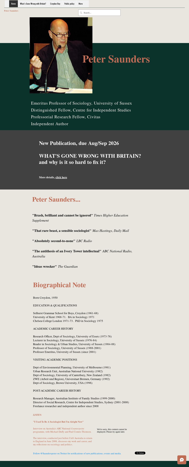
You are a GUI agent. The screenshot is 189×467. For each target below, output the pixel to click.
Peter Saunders (11, 10)
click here (61, 177)
